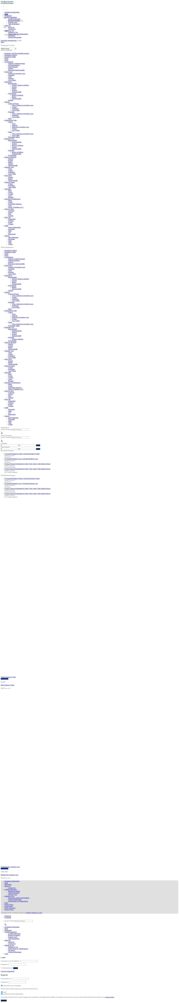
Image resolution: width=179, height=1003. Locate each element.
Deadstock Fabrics (10, 55)
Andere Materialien (14, 227)
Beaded (10, 197)
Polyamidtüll (12, 155)
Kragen (14, 87)
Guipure (7, 102)
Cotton (10, 122)
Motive (14, 88)
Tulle (9, 242)
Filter (38, 445)
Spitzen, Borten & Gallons (20, 85)
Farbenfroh (11, 219)
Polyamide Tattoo (14, 137)
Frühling (11, 221)
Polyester (11, 112)
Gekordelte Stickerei (15, 204)
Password (4, 964)
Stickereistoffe (16, 92)
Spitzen (10, 68)
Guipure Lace (12, 22)
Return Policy (8, 904)
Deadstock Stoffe (10, 57)
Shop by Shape (9, 182)
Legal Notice (8, 906)
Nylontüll (11, 150)
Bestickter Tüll (9, 139)
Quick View (4, 679)
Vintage (10, 216)
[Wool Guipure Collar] (8, 677)
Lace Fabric (12, 80)
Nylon (10, 132)
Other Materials (13, 237)
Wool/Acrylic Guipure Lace (9, 875)
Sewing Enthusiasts (14, 37)
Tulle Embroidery (13, 24)
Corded (10, 194)
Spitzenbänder (13, 67)
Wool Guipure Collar (7, 685)
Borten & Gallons (17, 95)
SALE (6, 58)
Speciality (7, 189)
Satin (10, 231)
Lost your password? (7, 971)
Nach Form (8, 175)
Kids (9, 214)
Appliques (15, 108)
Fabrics (6, 236)
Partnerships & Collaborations (18, 34)
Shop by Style (9, 209)
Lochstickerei (8, 62)
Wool (10, 119)
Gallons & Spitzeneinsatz (16, 63)
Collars (14, 107)
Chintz (10, 192)
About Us (7, 25)
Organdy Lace (9, 167)
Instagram (7, 916)
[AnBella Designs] (7, 2)
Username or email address (10, 961)
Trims (10, 77)
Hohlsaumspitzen (14, 65)
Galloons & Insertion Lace (16, 73)
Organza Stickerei (10, 157)
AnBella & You (9, 31)
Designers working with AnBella (18, 898)
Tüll (9, 232)
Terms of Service (9, 908)
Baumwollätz (12, 83)
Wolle (10, 200)
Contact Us (12, 29)
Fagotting (11, 75)
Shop (6, 14)
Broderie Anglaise (14, 20)
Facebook (7, 917)
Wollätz (10, 100)
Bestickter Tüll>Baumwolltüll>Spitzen (16, 53)
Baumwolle (12, 234)
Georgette (11, 229)
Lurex (10, 195)
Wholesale (8, 15)
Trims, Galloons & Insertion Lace (22, 105)
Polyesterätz (12, 93)
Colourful (11, 211)
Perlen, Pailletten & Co (15, 207)
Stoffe (6, 226)
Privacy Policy (9, 909)
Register (3, 1000)
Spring (10, 212)
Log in (15, 968)
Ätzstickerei (8, 82)
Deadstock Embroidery (12, 12)
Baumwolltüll (12, 140)
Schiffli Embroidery (10, 17)
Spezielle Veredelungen (9, 40)
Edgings (11, 78)
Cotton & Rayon (13, 103)
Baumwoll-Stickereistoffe (16, 70)
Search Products (6, 429)
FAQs (6, 903)
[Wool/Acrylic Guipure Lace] (10, 867)
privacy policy (109, 997)
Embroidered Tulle (10, 120)
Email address (6, 978)
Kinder (10, 222)
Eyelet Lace (8, 72)
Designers (11, 36)
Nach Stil (7, 217)
